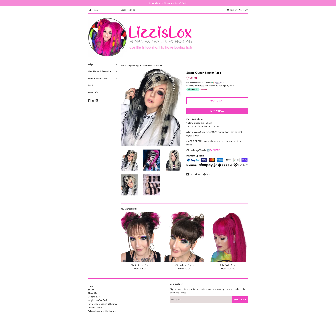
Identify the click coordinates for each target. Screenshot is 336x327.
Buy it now (217, 111)
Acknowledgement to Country (102, 311)
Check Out (243, 10)
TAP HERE (215, 150)
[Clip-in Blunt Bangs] (184, 237)
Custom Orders (95, 307)
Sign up (131, 10)
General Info (94, 296)
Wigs (102, 64)
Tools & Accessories (102, 78)
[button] (217, 82)
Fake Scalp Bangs (228, 265)
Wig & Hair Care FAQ (97, 300)
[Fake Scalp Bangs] (228, 237)
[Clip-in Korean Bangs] (141, 237)
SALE (90, 85)
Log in (123, 10)
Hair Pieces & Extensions (102, 71)
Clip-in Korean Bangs (140, 265)
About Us (92, 293)
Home (91, 286)
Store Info (93, 92)
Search (91, 289)
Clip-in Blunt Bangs (184, 265)
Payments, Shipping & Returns (102, 304)
